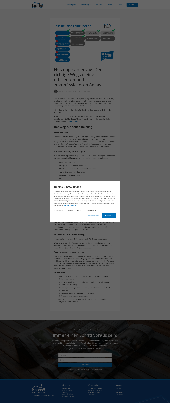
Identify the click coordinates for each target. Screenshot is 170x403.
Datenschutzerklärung (70, 205)
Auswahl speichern (93, 215)
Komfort (79, 210)
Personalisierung (91, 210)
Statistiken (69, 210)
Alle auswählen (108, 215)
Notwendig (59, 210)
